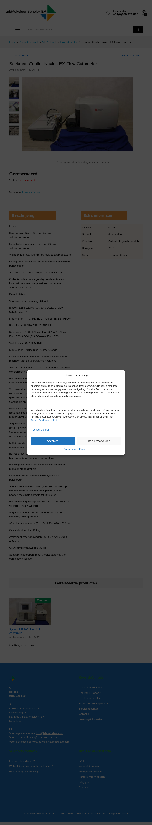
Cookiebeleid (70, 449)
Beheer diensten (41, 429)
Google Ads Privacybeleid (44, 420)
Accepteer (53, 440)
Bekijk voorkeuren (99, 440)
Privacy (83, 449)
